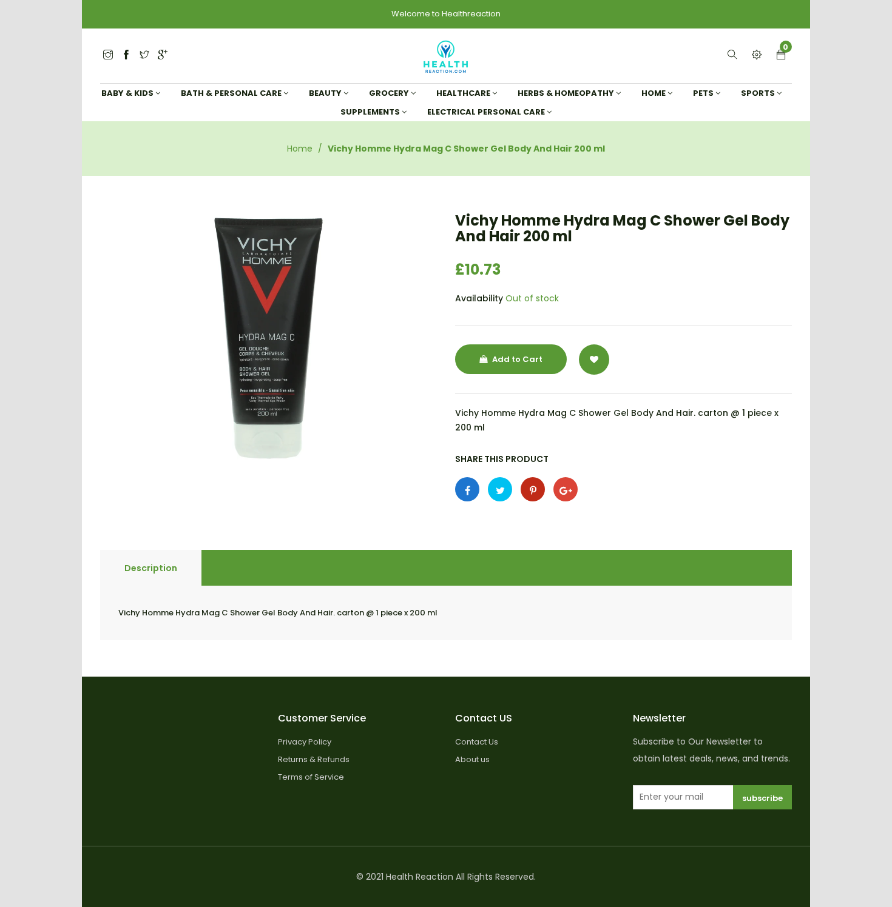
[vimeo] (533, 489)
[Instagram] (144, 55)
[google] (162, 55)
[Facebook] (126, 55)
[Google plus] (565, 489)
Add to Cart (516, 359)
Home (300, 148)
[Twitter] (108, 55)
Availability (479, 298)
